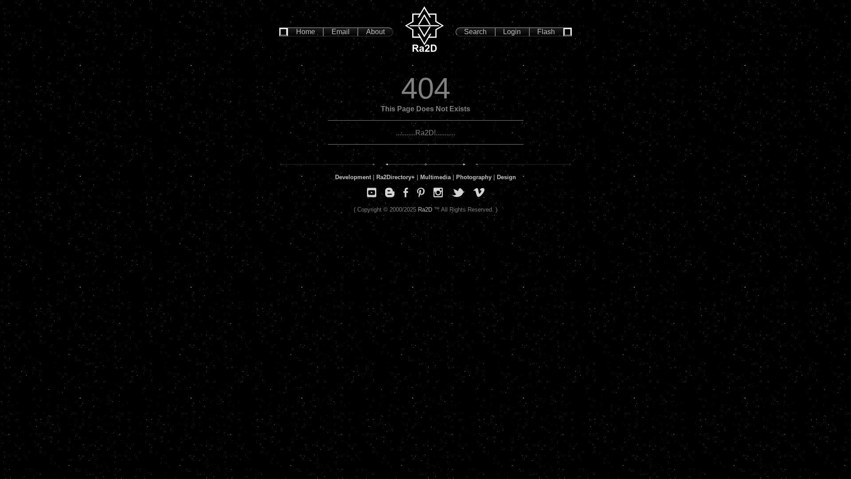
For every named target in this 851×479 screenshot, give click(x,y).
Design (506, 177)
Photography (474, 177)
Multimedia (435, 177)
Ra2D (425, 209)
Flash (546, 31)
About (375, 31)
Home (305, 31)
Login (512, 31)
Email (341, 31)
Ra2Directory (393, 177)
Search (475, 31)
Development (353, 177)
